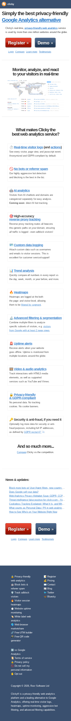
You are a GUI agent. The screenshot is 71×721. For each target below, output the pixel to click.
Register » (18, 42)
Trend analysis (24, 271)
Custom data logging (28, 245)
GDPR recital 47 (33, 432)
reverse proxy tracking (24, 219)
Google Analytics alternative (31, 20)
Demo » (45, 42)
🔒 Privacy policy (20, 662)
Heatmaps (21, 292)
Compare (19, 52)
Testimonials (45, 52)
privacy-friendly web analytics (41, 28)
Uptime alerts (23, 343)
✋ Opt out (16, 673)
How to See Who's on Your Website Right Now (33, 511)
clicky (10, 4)
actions (56, 147)
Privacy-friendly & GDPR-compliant (22, 396)
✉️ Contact (49, 584)
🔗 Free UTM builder (21, 632)
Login (11, 52)
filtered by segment (31, 304)
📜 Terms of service (21, 658)
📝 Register (50, 576)
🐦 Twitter (49, 592)
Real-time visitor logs (28, 147)
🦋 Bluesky (50, 596)
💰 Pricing (49, 580)
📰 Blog (48, 588)
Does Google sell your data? (23, 491)
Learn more (31, 52)
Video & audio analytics (30, 369)
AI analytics (22, 190)
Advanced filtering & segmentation (38, 318)
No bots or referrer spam (31, 169)
